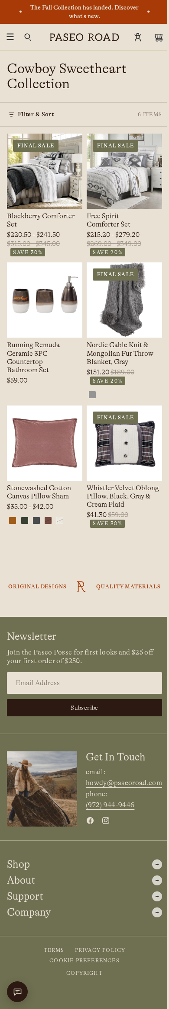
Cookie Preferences (84, 961)
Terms (54, 950)
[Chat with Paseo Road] (17, 991)
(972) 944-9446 (110, 805)
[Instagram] (105, 820)
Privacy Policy (100, 950)
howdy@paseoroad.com (124, 783)
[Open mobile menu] (10, 37)
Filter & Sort (36, 114)
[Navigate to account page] (137, 37)
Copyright (84, 973)
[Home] (84, 37)
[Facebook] (90, 820)
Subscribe (84, 707)
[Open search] (27, 37)
